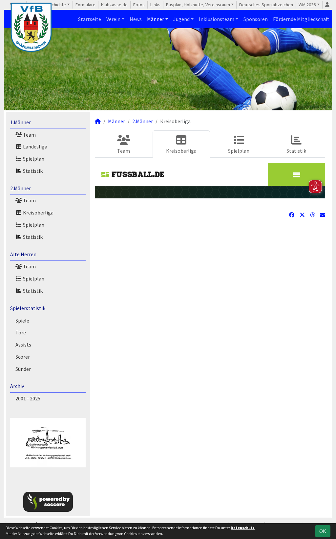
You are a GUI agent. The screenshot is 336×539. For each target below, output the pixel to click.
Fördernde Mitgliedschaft (301, 19)
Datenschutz (243, 527)
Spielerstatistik (27, 308)
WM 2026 (307, 5)
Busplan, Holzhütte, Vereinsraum (198, 5)
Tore (20, 332)
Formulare (85, 5)
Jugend (181, 19)
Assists (23, 344)
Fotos (139, 5)
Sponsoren (255, 19)
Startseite (89, 19)
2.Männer (20, 188)
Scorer (22, 356)
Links (155, 5)
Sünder (23, 369)
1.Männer (20, 122)
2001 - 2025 (27, 398)
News (136, 19)
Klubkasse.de (114, 5)
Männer (155, 19)
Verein (113, 19)
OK (322, 531)
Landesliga (34, 146)
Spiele (22, 320)
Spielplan (33, 158)
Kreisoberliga (37, 212)
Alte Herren (23, 254)
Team (29, 134)
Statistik (32, 171)
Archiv (17, 386)
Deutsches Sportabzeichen (266, 5)
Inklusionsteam (216, 19)
